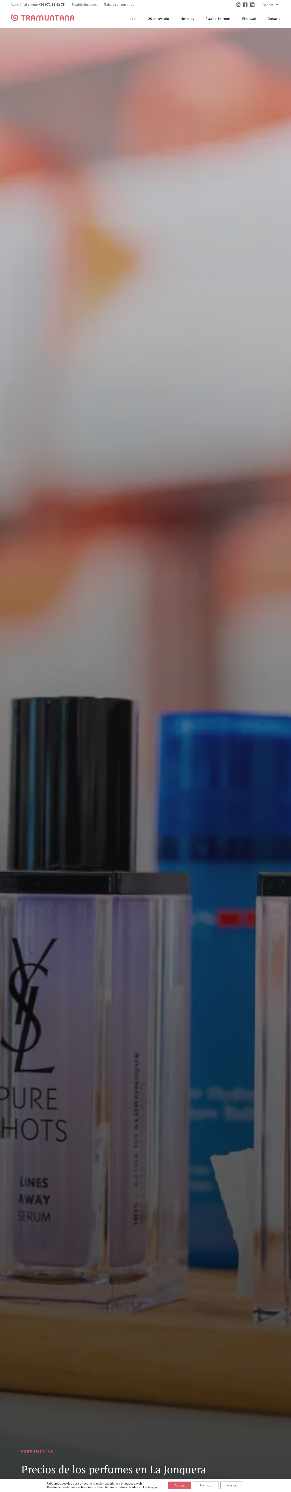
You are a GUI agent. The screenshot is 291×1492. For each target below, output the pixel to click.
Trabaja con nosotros (119, 4)
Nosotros (187, 18)
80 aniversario (158, 18)
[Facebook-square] (245, 4)
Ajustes (153, 1487)
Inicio (132, 18)
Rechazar (205, 1485)
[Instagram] (238, 4)
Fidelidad (249, 18)
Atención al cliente (38, 4)
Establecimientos (84, 4)
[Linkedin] (252, 4)
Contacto (274, 18)
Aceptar (179, 1485)
